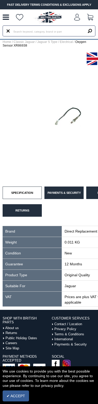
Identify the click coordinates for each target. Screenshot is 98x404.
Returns (11, 333)
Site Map (12, 348)
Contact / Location (68, 324)
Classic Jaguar (24, 42)
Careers (11, 343)
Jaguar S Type (47, 42)
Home (7, 42)
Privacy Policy (65, 329)
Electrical (66, 42)
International (63, 339)
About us (12, 328)
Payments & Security (70, 344)
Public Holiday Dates (21, 338)
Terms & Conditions (69, 334)
